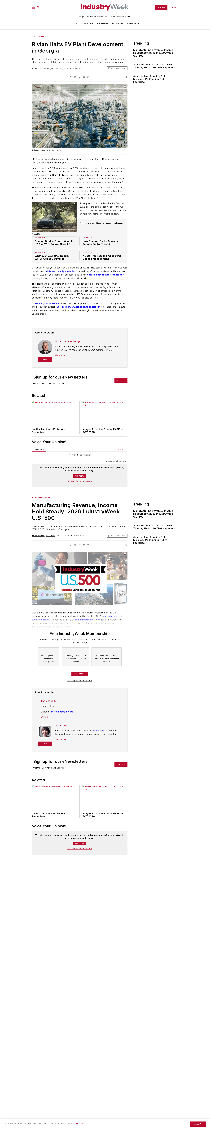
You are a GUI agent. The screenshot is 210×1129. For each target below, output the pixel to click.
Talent (73, 24)
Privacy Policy (79, 1123)
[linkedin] (75, 77)
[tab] (39, 449)
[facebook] (71, 77)
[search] (38, 7)
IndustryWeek (100, 730)
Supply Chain (133, 24)
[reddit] (84, 77)
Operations (102, 24)
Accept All (198, 1124)
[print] (126, 77)
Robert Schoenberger (42, 68)
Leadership (117, 24)
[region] (79, 455)
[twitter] (79, 77)
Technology (87, 24)
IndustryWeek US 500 (41, 497)
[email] (88, 77)
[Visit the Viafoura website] (121, 461)
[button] (33, 7)
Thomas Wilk (38, 535)
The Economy (38, 37)
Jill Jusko (50, 535)
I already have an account (79, 481)
